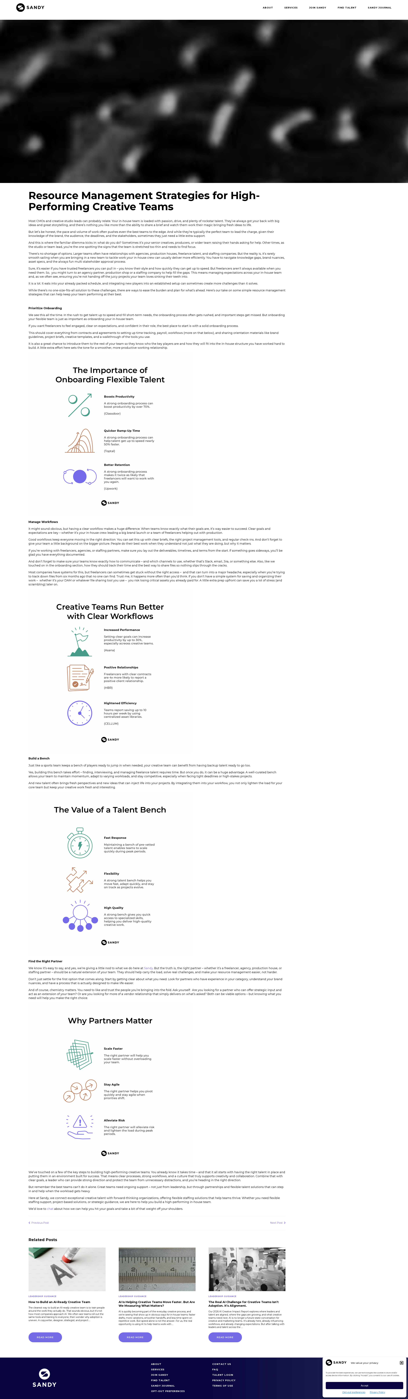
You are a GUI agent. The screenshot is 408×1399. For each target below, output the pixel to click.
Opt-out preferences (353, 1392)
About (268, 7)
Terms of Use (222, 1385)
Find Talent (347, 7)
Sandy (148, 968)
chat (50, 1209)
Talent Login (222, 1374)
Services (291, 7)
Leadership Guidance (42, 1296)
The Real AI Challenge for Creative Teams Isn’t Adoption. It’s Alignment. (243, 1304)
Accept (364, 1385)
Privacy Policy (377, 1392)
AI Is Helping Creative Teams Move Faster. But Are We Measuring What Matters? (157, 1304)
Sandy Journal (380, 7)
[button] (401, 1362)
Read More (45, 1337)
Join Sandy (317, 7)
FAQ (215, 1369)
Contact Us (221, 1364)
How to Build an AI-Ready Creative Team (59, 1302)
